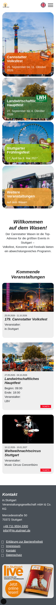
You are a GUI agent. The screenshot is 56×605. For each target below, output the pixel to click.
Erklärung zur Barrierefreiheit (24, 541)
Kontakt (11, 550)
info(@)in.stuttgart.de (16, 530)
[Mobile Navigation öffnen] (50, 5)
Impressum (13, 546)
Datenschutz (14, 554)
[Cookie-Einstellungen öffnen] (3, 601)
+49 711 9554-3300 (15, 526)
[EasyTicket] (45, 406)
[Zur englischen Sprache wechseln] (43, 5)
